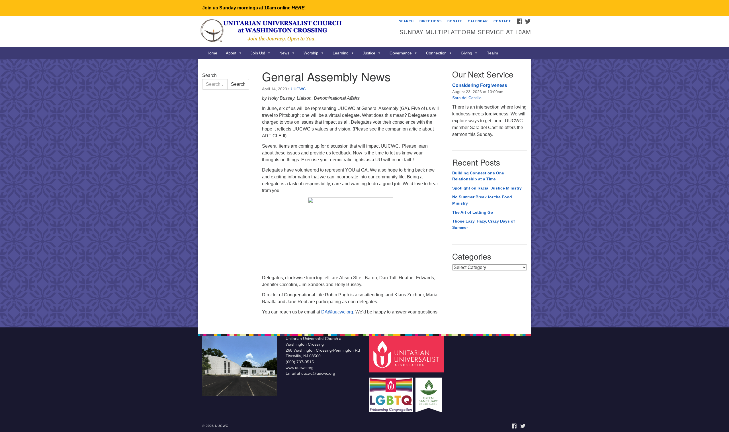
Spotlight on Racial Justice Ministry (487, 188)
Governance (401, 53)
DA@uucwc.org (337, 311)
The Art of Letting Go (472, 212)
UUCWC (298, 89)
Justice (369, 53)
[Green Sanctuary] (429, 392)
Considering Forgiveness (479, 85)
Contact (502, 21)
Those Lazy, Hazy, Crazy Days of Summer (483, 224)
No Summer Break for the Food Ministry (482, 200)
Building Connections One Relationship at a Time (478, 176)
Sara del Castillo (467, 97)
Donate (454, 21)
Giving (466, 53)
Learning (341, 53)
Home (211, 53)
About (231, 53)
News (284, 53)
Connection (436, 53)
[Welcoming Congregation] (391, 392)
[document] (364, 193)
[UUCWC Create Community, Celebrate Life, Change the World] (295, 31)
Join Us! (258, 53)
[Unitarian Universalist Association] (407, 354)
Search (406, 21)
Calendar (478, 21)
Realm (492, 53)
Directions (430, 21)
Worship (311, 53)
